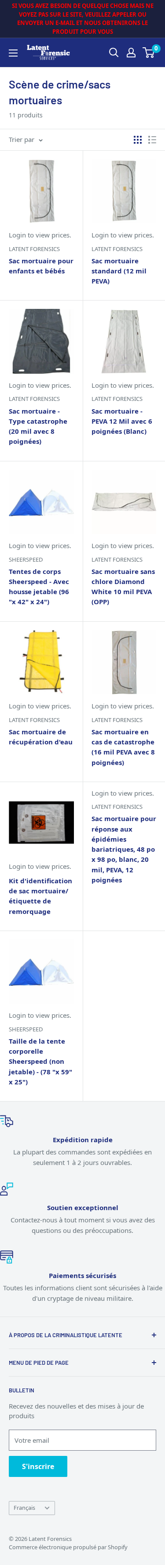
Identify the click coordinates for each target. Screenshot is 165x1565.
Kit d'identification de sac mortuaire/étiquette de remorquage (40, 896)
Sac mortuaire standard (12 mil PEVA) (119, 271)
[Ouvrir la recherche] (114, 52)
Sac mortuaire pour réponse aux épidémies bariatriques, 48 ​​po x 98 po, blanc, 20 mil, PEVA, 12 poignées (124, 849)
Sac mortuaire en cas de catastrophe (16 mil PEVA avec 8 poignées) (123, 747)
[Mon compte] (131, 52)
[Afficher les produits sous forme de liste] (152, 140)
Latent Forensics (34, 249)
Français (24, 1508)
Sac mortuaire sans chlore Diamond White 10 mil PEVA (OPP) (123, 586)
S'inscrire (38, 1466)
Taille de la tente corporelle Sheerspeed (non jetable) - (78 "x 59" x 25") (40, 1061)
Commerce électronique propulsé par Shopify (68, 1547)
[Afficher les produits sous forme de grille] (138, 140)
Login (17, 234)
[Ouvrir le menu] (13, 53)
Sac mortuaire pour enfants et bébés (41, 265)
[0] (148, 52)
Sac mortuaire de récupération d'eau (41, 736)
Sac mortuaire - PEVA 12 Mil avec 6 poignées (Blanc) (122, 421)
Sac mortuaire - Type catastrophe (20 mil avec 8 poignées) (38, 426)
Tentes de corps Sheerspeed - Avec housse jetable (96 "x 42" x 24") (39, 586)
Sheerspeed (26, 559)
